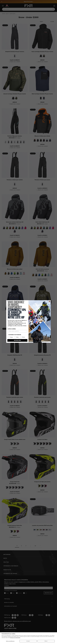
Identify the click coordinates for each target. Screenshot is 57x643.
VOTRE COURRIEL (12, 329)
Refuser (46, 641)
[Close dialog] (49, 301)
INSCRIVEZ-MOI (17, 340)
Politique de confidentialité (15, 637)
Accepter (28, 641)
